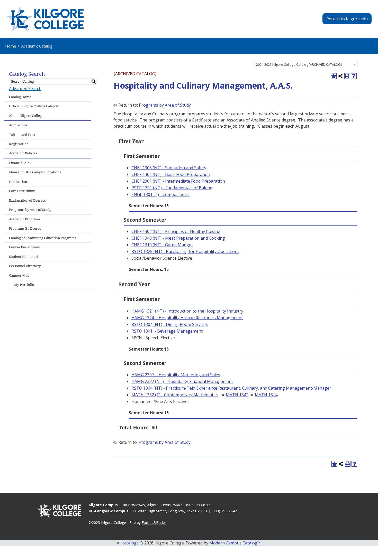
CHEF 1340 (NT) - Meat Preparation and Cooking (178, 238)
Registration (19, 144)
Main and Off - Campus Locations (35, 172)
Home (10, 46)
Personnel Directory (25, 266)
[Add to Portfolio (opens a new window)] (334, 76)
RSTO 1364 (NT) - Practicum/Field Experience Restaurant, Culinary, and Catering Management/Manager (231, 388)
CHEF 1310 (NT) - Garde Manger (162, 245)
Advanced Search (25, 88)
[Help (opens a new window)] (354, 76)
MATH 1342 (237, 395)
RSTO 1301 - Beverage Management (167, 331)
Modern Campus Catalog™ (234, 543)
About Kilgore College (26, 116)
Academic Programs (24, 219)
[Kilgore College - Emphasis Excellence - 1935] (45, 19)
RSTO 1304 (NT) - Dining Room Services (169, 324)
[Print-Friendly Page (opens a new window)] (347, 76)
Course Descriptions (25, 247)
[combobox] (306, 64)
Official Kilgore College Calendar (34, 106)
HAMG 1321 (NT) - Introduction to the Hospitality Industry (187, 311)
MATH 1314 (266, 395)
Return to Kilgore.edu (347, 19)
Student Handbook (24, 257)
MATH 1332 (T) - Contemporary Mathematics (174, 395)
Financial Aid (19, 163)
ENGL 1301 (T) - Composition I (160, 194)
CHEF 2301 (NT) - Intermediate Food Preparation (178, 181)
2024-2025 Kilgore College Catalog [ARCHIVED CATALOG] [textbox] (299, 64)
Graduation (18, 182)
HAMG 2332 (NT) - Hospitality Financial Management (182, 381)
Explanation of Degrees (27, 200)
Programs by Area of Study (30, 210)
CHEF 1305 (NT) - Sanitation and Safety (168, 168)
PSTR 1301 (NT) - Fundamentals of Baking (171, 188)
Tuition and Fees (22, 135)
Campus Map (19, 275)
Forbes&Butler (154, 522)
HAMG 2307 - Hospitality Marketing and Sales (175, 375)
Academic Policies (23, 153)
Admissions (18, 125)
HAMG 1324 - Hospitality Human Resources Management (187, 318)
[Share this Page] (340, 76)
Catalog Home (20, 97)
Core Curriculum (22, 191)
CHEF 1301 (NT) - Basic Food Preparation (170, 174)
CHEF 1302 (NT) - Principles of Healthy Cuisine (175, 231)
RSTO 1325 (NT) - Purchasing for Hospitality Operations (185, 251)
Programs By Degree (25, 228)
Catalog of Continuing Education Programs (42, 238)
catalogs (130, 543)
